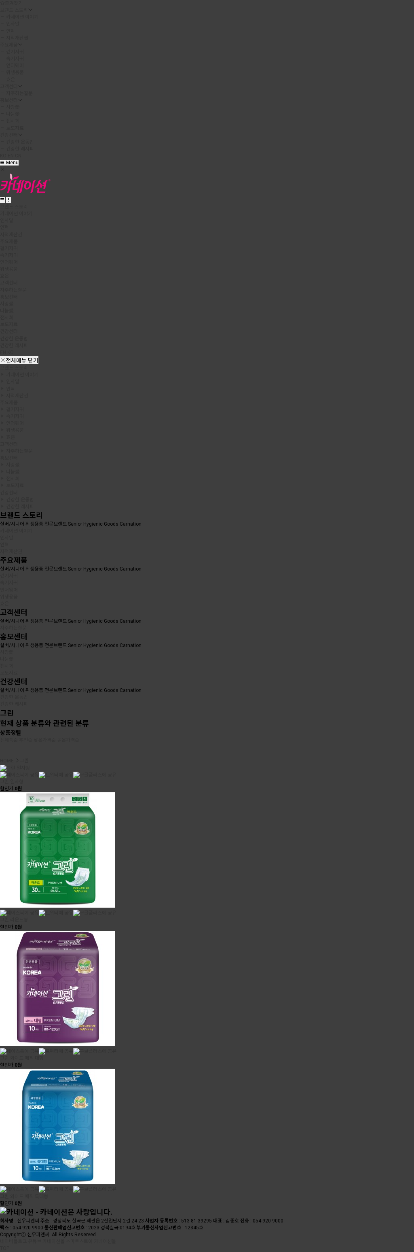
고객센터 (9, 86)
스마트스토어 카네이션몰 (91, 1241)
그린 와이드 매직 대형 (22, 1058)
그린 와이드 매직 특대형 (24, 1196)
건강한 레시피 (19, 149)
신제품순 (9, 740)
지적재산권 (16, 38)
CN (18, 156)
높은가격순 (68, 740)
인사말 (12, 24)
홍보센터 (9, 100)
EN (11, 156)
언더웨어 (14, 65)
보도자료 (14, 128)
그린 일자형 (11, 782)
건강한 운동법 (19, 142)
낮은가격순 (45, 740)
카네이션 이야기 (21, 17)
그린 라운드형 (14, 920)
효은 (10, 80)
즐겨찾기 (14, 3)
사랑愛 (12, 107)
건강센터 (9, 135)
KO (3, 156)
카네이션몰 (53, 1241)
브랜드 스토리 (14, 10)
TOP (4, 1248)
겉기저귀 (14, 52)
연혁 (10, 31)
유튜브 (34, 1241)
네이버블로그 (13, 1241)
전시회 (12, 121)
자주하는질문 (19, 93)
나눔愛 (12, 114)
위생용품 (14, 72)
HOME (7, 761)
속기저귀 (14, 59)
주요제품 (9, 45)
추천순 (25, 740)
